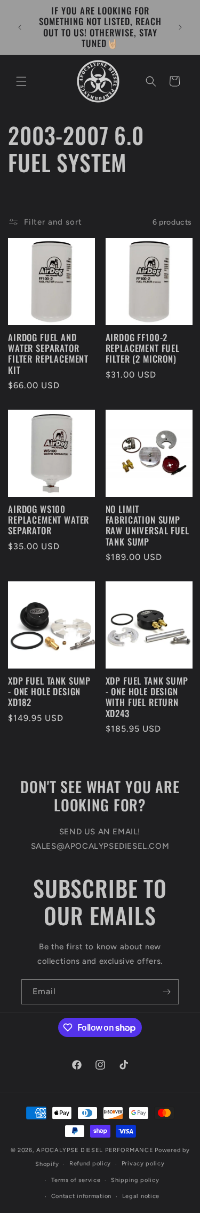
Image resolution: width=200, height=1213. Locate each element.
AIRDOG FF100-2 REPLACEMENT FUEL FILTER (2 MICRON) (143, 348)
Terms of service (75, 1180)
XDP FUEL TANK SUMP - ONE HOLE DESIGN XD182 (49, 691)
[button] (21, 81)
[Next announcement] (180, 27)
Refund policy (90, 1163)
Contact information (81, 1196)
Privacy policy (143, 1163)
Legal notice (140, 1196)
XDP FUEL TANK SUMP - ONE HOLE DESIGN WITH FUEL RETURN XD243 (147, 697)
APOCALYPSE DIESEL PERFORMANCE (94, 1150)
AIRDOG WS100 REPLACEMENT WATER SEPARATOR (48, 520)
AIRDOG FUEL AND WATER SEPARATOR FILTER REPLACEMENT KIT (48, 354)
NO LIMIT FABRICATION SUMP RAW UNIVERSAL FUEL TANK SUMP (147, 526)
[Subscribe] (166, 991)
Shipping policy (135, 1180)
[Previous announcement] (19, 27)
